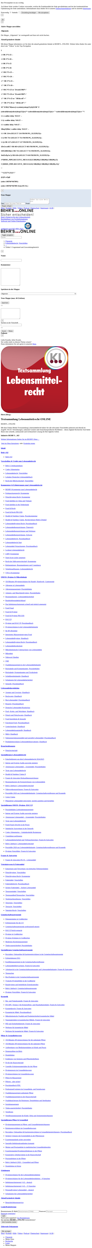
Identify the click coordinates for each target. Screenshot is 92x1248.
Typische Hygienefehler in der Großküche (20, 981)
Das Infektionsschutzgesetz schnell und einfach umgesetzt (25, 604)
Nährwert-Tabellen (12, 657)
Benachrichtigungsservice (14, 1202)
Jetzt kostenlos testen (9, 1222)
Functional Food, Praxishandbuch (17, 723)
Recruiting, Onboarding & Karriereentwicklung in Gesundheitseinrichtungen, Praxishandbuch (38, 1132)
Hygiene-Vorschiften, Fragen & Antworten (20, 851)
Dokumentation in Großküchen (16, 919)
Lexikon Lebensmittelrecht (14, 550)
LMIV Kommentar (12, 554)
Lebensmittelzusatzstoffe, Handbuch (18, 730)
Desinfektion (9, 1055)
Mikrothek (9, 653)
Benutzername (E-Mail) (9, 1211)
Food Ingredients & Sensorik (15, 719)
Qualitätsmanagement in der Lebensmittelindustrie (23, 665)
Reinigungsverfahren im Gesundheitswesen (20, 1128)
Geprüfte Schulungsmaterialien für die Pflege (21, 1066)
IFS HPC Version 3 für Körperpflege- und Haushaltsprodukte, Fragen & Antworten (35, 1005)
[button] (46, 448)
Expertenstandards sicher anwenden (18, 1140)
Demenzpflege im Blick (13, 1051)
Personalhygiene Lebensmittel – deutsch (19, 1190)
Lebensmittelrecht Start (13, 542)
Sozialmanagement (12, 1104)
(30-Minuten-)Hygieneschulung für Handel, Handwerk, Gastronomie (29, 582)
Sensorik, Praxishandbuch (14, 684)
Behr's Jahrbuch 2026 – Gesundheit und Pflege (22, 1162)
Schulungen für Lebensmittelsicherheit (19, 680)
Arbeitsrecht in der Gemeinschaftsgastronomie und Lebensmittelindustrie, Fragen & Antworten (38, 969)
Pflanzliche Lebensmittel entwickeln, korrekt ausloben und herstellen (29, 801)
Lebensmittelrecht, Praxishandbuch (17, 539)
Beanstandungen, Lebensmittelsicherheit (19, 597)
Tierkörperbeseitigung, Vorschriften (17, 899)
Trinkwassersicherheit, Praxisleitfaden (18, 945)
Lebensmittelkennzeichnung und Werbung (20, 531)
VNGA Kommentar (12, 573)
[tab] (46, 448)
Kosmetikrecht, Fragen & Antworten (18, 1009)
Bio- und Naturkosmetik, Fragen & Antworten (21, 1001)
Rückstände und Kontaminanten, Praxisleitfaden (22, 669)
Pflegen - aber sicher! (12, 1082)
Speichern (5, 303)
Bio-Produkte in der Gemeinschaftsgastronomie (22, 977)
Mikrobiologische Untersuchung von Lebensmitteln (23, 650)
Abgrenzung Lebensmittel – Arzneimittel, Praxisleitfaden (25, 767)
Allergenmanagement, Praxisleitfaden (18, 589)
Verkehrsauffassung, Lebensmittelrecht (19, 569)
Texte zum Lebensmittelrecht (15, 770)
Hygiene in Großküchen (14, 934)
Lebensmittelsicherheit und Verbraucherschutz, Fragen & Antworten (29, 840)
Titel (2, 203)
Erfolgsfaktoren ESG (12, 958)
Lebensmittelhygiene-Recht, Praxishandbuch (21, 524)
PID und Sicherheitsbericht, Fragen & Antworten (22, 1024)
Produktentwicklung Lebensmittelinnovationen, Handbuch (26, 742)
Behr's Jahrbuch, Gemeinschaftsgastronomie (21, 988)
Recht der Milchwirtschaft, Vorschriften (19, 481)
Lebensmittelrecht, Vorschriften (16, 243)
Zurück (4, 331)
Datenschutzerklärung (63, 8)
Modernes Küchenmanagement (16, 942)
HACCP (8, 619)
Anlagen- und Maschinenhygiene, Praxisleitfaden (22, 593)
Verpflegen (9, 1112)
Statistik (15, 12)
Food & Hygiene (11, 612)
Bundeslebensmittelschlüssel (15, 600)
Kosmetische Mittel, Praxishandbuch (18, 1012)
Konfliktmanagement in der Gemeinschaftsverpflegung (24, 962)
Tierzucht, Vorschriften (13, 907)
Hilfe (14, 208)
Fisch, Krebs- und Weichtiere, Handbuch (19, 711)
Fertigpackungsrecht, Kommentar (17, 493)
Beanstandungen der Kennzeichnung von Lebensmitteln (25, 782)
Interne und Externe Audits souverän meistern (21, 763)
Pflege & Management (13, 1078)
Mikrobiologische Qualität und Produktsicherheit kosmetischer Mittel (29, 1016)
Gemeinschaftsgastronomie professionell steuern (22, 927)
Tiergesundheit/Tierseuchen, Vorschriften (19, 895)
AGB (51, 208)
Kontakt (9, 208)
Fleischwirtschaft (11, 750)
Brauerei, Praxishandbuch (14, 704)
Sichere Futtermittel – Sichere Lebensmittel (20, 888)
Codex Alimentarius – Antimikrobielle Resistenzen (23, 832)
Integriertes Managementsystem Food (18, 635)
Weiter (11, 331)
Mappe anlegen (7, 206)
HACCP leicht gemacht (13, 930)
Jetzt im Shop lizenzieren (10, 443)
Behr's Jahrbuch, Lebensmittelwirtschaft (19, 786)
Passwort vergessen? (8, 1213)
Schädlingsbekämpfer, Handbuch (17, 676)
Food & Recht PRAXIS (13, 512)
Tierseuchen (9, 973)
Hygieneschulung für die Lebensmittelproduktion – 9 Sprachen (27, 1179)
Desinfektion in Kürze (13, 1166)
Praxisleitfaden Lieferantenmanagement (19, 810)
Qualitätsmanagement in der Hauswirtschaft (20, 1097)
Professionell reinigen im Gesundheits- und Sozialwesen (25, 1089)
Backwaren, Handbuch (13, 696)
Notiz (28, 203)
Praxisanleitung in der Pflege (15, 1158)
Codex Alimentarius (12, 469)
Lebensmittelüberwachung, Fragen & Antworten (22, 966)
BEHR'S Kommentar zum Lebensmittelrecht (21, 489)
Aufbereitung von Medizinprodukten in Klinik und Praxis (25, 1047)
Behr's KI (8, 457)
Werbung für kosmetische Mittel (16, 1027)
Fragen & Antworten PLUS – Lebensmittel (20, 860)
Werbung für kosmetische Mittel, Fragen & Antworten (24, 1031)
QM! (7, 661)
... (6, 245)
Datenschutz (35, 208)
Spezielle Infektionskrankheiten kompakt (19, 1143)
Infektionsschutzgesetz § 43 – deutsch (18, 1182)
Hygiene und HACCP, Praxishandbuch (19, 623)
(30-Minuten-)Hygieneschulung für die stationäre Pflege (25, 1044)
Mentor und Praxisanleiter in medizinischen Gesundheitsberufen (28, 1147)
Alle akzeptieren (43, 12)
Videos (20, 208)
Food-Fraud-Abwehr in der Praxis (17, 825)
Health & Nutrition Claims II (15, 774)
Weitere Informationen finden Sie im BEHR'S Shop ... (20, 439)
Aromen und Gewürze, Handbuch (17, 692)
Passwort (42, 1211)
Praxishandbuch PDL (13, 1085)
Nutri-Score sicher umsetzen (15, 558)
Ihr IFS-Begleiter (11, 631)
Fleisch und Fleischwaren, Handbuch (18, 715)
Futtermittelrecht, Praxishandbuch (17, 884)
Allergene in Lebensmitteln (15, 585)
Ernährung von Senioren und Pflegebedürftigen (22, 1059)
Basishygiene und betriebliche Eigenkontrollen (21, 985)
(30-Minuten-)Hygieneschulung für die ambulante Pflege (25, 1040)
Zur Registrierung (23, 1218)
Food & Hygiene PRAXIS (14, 616)
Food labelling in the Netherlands (17, 505)
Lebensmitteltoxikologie (13, 646)
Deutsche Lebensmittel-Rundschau (17, 708)
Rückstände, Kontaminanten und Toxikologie (21, 672)
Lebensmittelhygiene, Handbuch (16, 638)
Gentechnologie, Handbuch (15, 726)
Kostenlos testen (29, 443)
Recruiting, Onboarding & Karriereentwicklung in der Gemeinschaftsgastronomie (34, 954)
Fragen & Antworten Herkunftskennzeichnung (21, 778)
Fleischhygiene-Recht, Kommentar (17, 497)
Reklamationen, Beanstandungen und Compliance (23, 565)
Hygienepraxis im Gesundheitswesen (18, 1070)
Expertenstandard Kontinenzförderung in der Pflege (23, 1151)
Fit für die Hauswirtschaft (14, 1063)
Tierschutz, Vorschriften (13, 903)
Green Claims (10, 797)
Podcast (26, 208)
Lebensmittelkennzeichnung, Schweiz (18, 535)
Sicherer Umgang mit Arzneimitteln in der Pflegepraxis (24, 1136)
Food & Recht (10, 508)
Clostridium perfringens (13, 836)
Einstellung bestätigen (29, 12)
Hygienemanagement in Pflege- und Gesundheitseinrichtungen (27, 1124)
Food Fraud (9, 608)
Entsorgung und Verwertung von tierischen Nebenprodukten (26, 869)
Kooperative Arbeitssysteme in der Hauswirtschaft (23, 1155)
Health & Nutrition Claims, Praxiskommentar (21, 516)
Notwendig (5, 12)
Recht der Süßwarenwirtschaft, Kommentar (20, 561)
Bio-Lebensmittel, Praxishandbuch (17, 700)
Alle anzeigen (6, 1231)
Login (3, 1216)
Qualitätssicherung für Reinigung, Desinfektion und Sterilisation (28, 1100)
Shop (3, 208)
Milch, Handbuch (11, 734)
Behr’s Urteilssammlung (14, 466)
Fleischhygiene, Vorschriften (15, 872)
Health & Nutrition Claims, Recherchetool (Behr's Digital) (26, 520)
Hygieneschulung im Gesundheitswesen (19, 1074)
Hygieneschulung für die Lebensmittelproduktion (22, 1175)
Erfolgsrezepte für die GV (14, 923)
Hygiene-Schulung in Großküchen (17, 938)
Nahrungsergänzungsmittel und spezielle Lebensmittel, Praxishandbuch (30, 738)
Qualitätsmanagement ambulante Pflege (19, 1093)
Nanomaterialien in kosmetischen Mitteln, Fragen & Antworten (27, 1020)
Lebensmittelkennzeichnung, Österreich (19, 527)
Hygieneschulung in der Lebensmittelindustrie (21, 627)
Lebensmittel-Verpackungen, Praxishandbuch (21, 546)
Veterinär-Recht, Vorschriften (15, 910)
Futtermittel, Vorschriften (14, 880)
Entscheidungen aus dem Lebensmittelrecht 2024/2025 (24, 759)
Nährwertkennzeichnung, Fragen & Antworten (21, 789)
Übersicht (8, 241)
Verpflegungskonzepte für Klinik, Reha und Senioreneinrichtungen (29, 1116)
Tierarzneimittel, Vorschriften (15, 891)
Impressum (87, 8)
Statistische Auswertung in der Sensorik (19, 828)
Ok (3, 19)
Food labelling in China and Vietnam (18, 501)
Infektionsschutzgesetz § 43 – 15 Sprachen (20, 1186)
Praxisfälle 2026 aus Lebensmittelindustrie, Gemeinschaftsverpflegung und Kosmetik (35, 793)
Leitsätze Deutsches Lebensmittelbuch (18, 477)
